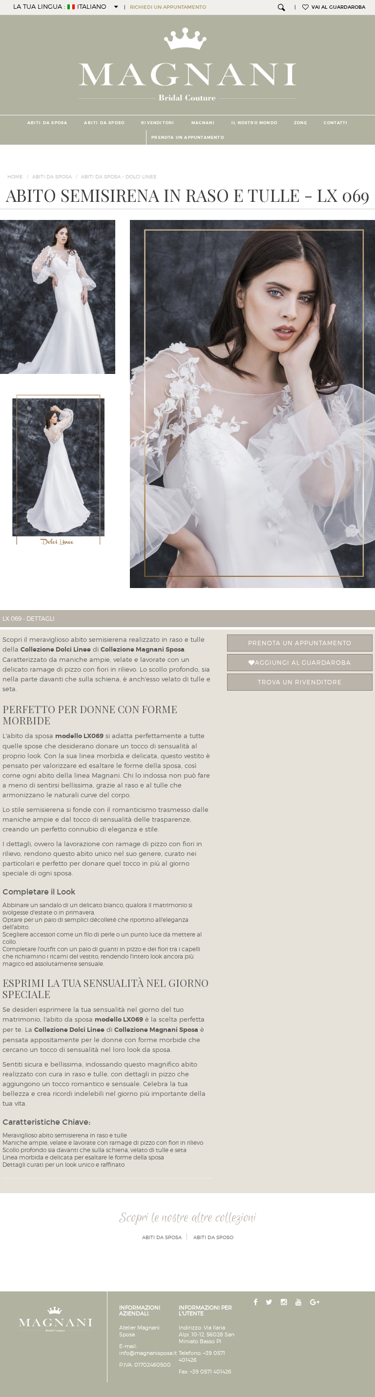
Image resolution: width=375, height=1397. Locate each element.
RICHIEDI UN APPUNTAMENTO (168, 7)
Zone (300, 122)
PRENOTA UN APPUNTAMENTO (187, 137)
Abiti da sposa (47, 122)
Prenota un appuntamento (300, 643)
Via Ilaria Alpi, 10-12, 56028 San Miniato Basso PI (206, 1334)
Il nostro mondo (254, 122)
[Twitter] (270, 1303)
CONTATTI (336, 122)
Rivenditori (157, 122)
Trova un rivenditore (300, 682)
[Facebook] (256, 1303)
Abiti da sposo (104, 122)
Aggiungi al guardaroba (303, 662)
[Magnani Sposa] (188, 61)
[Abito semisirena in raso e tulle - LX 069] (252, 404)
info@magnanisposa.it (148, 1353)
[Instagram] (285, 1303)
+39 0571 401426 (210, 1371)
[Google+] (315, 1303)
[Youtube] (299, 1303)
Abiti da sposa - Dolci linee (119, 176)
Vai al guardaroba (337, 7)
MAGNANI (203, 122)
